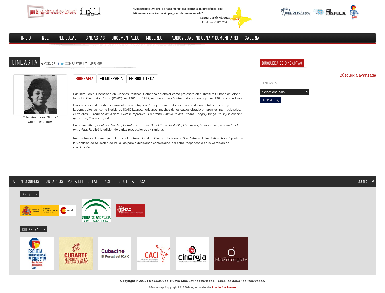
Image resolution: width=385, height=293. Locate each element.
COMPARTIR (73, 63)
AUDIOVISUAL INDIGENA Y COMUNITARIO (205, 38)
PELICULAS (67, 38)
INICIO (26, 38)
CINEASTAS (95, 38)
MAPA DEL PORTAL (83, 181)
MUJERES (154, 38)
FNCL (44, 38)
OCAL (143, 181)
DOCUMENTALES (126, 38)
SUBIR (362, 181)
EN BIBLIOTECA (142, 78)
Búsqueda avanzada (358, 75)
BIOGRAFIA (85, 78)
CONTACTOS (53, 181)
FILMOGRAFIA (111, 78)
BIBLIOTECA (125, 181)
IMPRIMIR (95, 63)
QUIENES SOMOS (26, 181)
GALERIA (252, 38)
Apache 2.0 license (224, 287)
